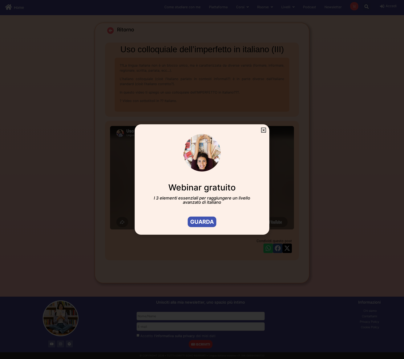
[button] (263, 130)
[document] (202, 179)
